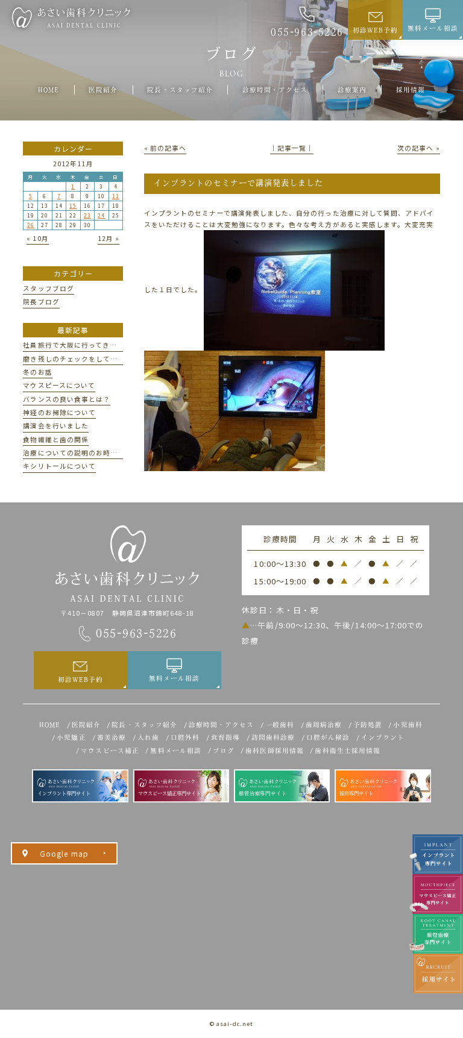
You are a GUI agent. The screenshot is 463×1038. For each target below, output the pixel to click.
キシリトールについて (59, 466)
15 (73, 205)
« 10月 (37, 238)
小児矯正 (71, 737)
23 (87, 215)
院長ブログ (41, 301)
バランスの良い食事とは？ (66, 399)
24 (101, 215)
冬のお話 (37, 372)
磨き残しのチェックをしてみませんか (84, 358)
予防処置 (367, 725)
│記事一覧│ (291, 147)
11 (115, 195)
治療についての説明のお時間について (84, 452)
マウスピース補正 (110, 751)
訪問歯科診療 (273, 737)
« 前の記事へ (165, 147)
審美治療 (111, 737)
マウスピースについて (59, 385)
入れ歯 (148, 737)
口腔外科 (185, 737)
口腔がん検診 (328, 737)
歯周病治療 (324, 725)
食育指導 (225, 737)
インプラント (383, 737)
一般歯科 (279, 725)
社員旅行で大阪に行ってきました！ (81, 344)
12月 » (108, 238)
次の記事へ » (418, 147)
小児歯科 (407, 725)
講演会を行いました (56, 425)
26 (30, 224)
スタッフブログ (48, 288)
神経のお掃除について (59, 412)
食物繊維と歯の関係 (56, 439)
